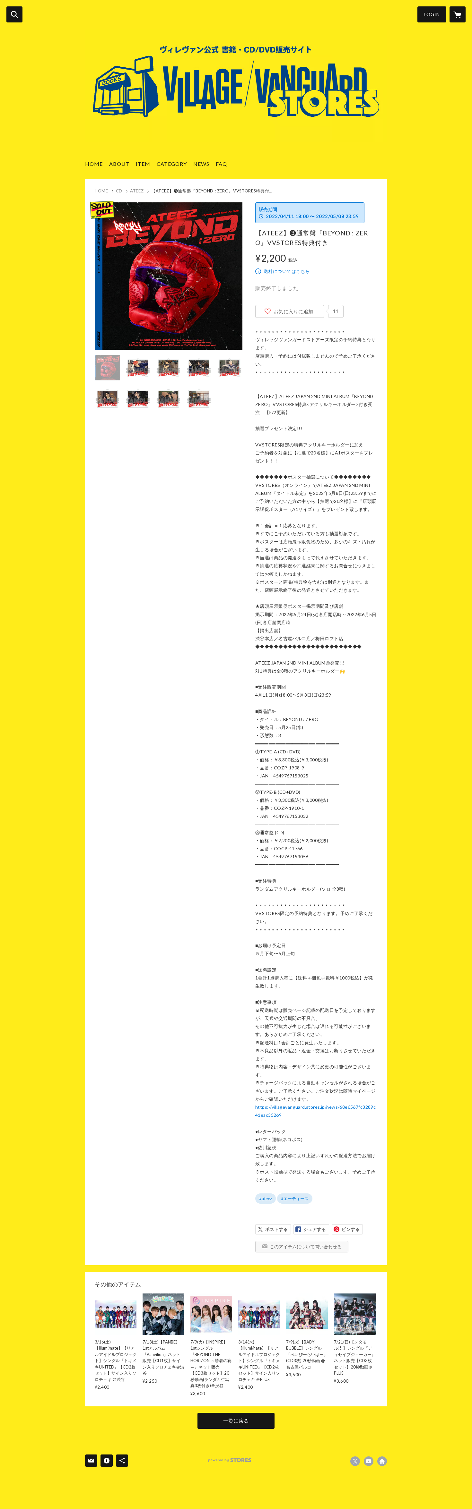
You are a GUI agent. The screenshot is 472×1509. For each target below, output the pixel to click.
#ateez (265, 1198)
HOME (94, 164)
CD (119, 190)
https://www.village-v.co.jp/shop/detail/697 (382, 1461)
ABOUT (119, 164)
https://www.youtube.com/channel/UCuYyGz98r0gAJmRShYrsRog (368, 1461)
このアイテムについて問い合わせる (306, 1246)
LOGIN (432, 14)
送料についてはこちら (287, 271)
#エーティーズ (295, 1198)
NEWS (201, 164)
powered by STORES (230, 1460)
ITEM (143, 164)
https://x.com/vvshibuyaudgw (355, 1461)
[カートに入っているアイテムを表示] (458, 14)
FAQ (221, 164)
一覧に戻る (236, 1421)
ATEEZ (137, 190)
